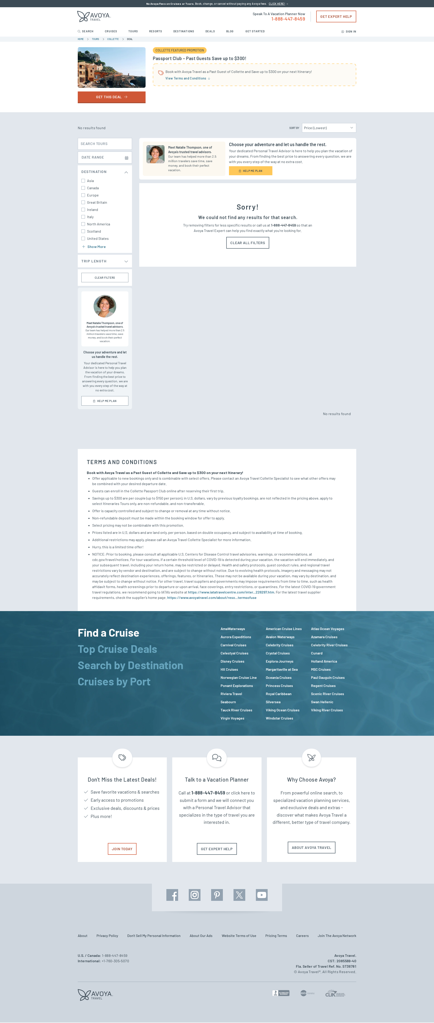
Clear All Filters (247, 243)
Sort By (294, 127)
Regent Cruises (323, 685)
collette (113, 39)
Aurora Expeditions (236, 637)
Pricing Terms (276, 935)
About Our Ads (201, 935)
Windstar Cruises (279, 718)
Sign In (350, 31)
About (82, 935)
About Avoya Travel (311, 847)
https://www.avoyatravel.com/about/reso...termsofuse (212, 597)
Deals (210, 31)
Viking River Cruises (327, 710)
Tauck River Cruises (236, 710)
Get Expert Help (336, 16)
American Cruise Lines (284, 628)
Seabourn (228, 702)
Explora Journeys (279, 661)
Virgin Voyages (232, 718)
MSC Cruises (321, 669)
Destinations (184, 31)
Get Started (255, 31)
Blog (230, 31)
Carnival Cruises (233, 645)
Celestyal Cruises (234, 653)
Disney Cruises (232, 661)
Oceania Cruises (279, 677)
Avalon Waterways (280, 637)
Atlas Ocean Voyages (327, 628)
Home (81, 39)
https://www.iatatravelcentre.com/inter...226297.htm (231, 592)
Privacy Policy (107, 935)
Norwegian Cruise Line (239, 677)
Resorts (156, 31)
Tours (133, 31)
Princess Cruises (279, 685)
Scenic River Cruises (327, 693)
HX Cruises (229, 669)
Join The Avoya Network (337, 935)
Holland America (324, 661)
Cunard (317, 653)
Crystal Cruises (278, 653)
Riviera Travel (231, 693)
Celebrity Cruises (279, 645)
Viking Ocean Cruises (283, 710)
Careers (302, 935)
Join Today (122, 849)
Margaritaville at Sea (282, 669)
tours (96, 39)
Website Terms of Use (239, 935)
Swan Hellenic (322, 702)
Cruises (111, 31)
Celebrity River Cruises (329, 645)
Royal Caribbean (279, 693)
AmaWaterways (233, 628)
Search (87, 31)
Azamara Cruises (324, 637)
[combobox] (329, 128)
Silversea (273, 702)
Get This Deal (109, 97)
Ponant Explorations (237, 685)
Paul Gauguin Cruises (328, 677)
